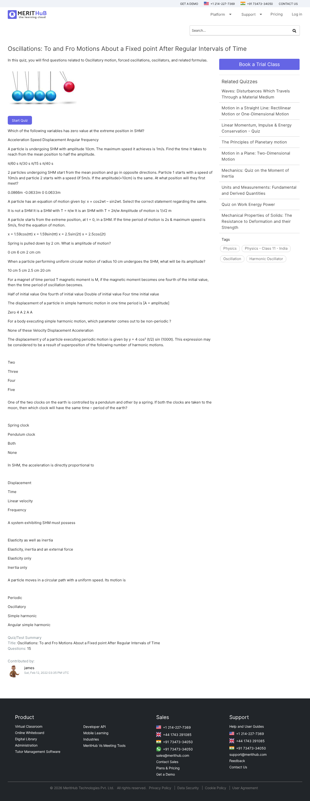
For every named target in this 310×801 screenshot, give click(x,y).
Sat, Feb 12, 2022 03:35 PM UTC (46, 672)
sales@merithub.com (172, 755)
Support (251, 14)
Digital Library (26, 739)
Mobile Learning (95, 733)
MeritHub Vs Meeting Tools (104, 745)
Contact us (288, 4)
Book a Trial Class (259, 64)
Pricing (277, 14)
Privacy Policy (160, 788)
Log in (297, 14)
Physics (230, 248)
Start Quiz (20, 120)
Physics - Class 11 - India (266, 248)
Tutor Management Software (37, 751)
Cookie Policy (215, 788)
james (29, 668)
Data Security (188, 788)
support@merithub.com (248, 754)
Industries (91, 739)
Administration (26, 745)
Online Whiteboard (29, 733)
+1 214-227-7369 (222, 4)
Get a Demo (189, 4)
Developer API (94, 727)
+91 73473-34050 (259, 4)
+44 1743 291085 (177, 735)
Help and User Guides (246, 726)
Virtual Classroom (28, 726)
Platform (220, 14)
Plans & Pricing (168, 768)
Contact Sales (167, 762)
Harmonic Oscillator (266, 258)
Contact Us (238, 767)
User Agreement (245, 788)
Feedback (237, 761)
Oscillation (232, 258)
